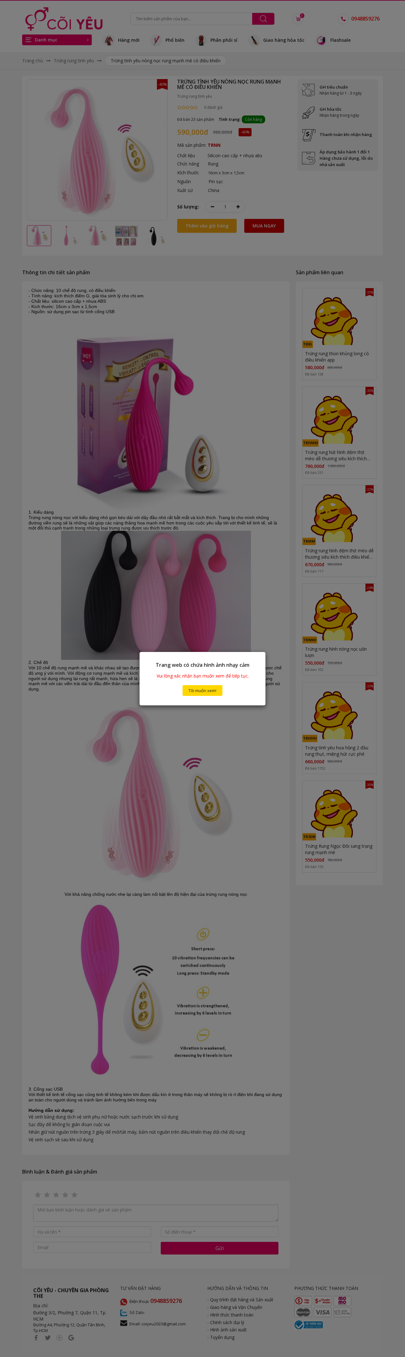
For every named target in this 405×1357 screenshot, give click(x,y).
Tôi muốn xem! (202, 690)
